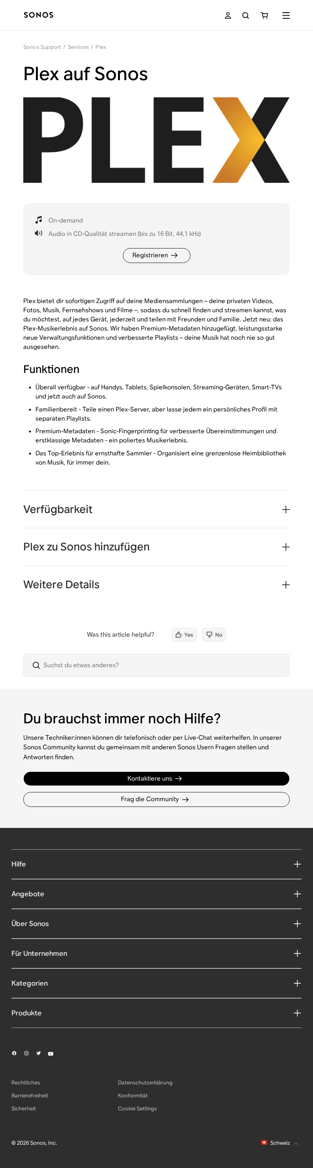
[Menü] (286, 15)
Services (78, 47)
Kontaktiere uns (149, 778)
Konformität (133, 1095)
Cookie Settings (137, 1108)
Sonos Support (42, 47)
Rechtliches (25, 1082)
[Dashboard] (38, 15)
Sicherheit (23, 1108)
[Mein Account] (228, 15)
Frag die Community (150, 799)
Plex (100, 47)
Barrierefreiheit (29, 1095)
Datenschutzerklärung (145, 1082)
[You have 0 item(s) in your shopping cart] (264, 15)
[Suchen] (245, 15)
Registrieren (150, 255)
